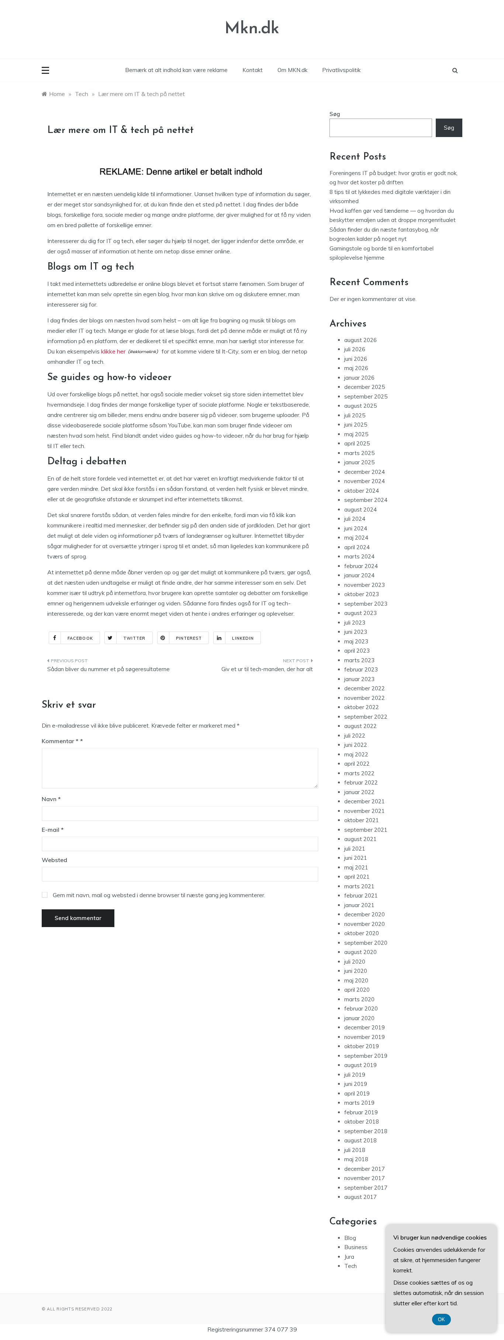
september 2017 (365, 1187)
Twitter (134, 638)
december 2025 (364, 386)
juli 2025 (354, 415)
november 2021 (364, 810)
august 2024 (360, 509)
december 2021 (364, 801)
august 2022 (360, 725)
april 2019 (357, 1093)
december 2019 (364, 1027)
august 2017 (360, 1196)
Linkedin (243, 638)
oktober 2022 (361, 707)
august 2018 (360, 1140)
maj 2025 (356, 434)
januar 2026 (359, 377)
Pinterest (189, 638)
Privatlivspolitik (341, 70)
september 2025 (365, 396)
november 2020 (364, 923)
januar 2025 (359, 462)
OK (441, 1319)
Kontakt (252, 70)
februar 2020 (361, 1008)
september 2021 (365, 829)
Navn (51, 799)
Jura (349, 1256)
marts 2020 (359, 999)
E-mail (53, 829)
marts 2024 (359, 556)
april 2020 (357, 989)
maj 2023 (356, 641)
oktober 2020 (361, 933)
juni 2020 (355, 970)
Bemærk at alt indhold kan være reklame (176, 70)
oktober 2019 (361, 1046)
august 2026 (360, 339)
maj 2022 (356, 754)
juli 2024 (354, 518)
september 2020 (365, 942)
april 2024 (357, 547)
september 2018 (365, 1131)
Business (355, 1247)
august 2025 (360, 405)
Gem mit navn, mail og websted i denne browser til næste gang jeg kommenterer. (159, 895)
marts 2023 (359, 660)
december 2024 (364, 471)
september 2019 (365, 1055)
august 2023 (360, 612)
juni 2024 (355, 528)
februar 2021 (361, 895)
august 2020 (360, 952)
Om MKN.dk (292, 70)
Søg (334, 113)
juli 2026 (354, 349)
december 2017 (364, 1168)
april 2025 (357, 443)
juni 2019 (355, 1083)
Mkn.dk (252, 29)
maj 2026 (356, 368)
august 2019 (360, 1065)
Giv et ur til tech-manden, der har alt (267, 669)
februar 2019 (361, 1112)
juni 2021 (355, 857)
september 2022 (365, 716)
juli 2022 (354, 735)
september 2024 (365, 499)
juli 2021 (354, 848)
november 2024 (364, 481)
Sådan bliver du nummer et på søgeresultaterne (108, 669)
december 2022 (364, 688)
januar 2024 (359, 575)
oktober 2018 (361, 1121)
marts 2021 (359, 886)
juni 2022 (355, 744)
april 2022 (357, 763)
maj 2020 (356, 980)
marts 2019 (359, 1102)
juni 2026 (355, 358)
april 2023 (357, 650)
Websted (54, 860)
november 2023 (364, 584)
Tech (350, 1265)
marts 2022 (359, 773)
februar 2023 (361, 669)
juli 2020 (354, 961)
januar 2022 (359, 792)
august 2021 (360, 838)
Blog (350, 1237)
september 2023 (365, 603)
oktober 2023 (361, 594)
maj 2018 (356, 1159)
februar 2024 (361, 566)
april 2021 (357, 876)
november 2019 (364, 1036)
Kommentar (60, 741)
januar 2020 (359, 1018)
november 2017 (364, 1178)
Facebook (80, 638)
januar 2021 (359, 905)
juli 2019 (354, 1074)
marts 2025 (359, 453)
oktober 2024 (361, 490)
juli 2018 (354, 1149)
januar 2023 (359, 679)
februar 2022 (361, 782)
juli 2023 (354, 622)
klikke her (113, 351)
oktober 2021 (361, 820)
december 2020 (364, 914)
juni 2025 (355, 424)
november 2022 (364, 697)
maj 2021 (356, 867)
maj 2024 (356, 537)
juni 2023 (355, 631)
